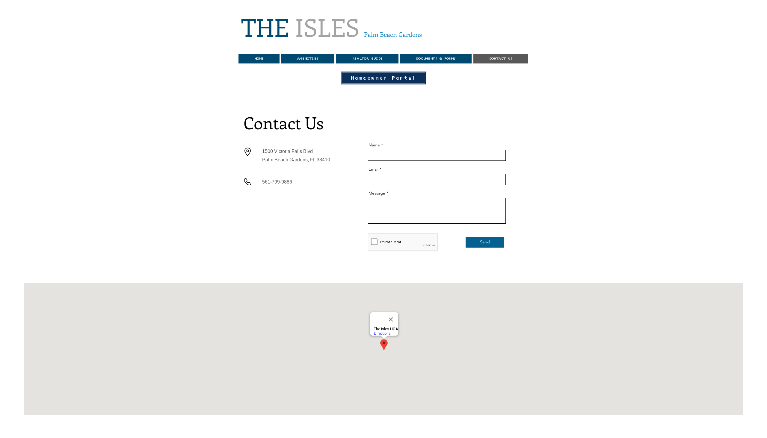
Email (373, 169)
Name (374, 145)
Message (377, 193)
